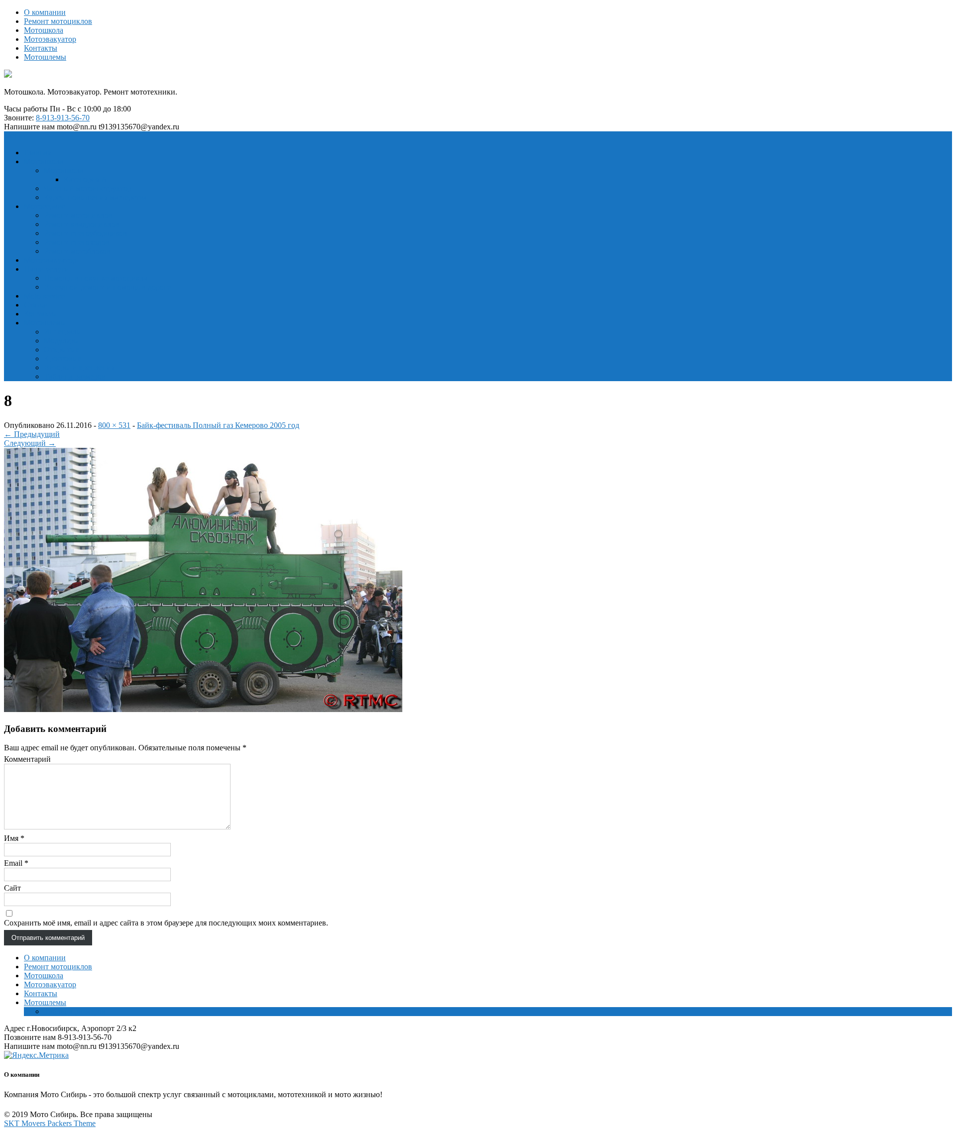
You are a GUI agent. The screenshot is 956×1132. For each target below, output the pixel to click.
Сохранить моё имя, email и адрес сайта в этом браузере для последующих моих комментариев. (166, 923)
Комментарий (27, 759)
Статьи (36, 305)
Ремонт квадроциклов (81, 224)
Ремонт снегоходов (76, 242)
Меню (14, 135)
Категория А (85, 179)
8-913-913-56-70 (63, 117)
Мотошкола (43, 30)
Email (16, 863)
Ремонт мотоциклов (58, 21)
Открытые (61, 349)
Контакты (40, 48)
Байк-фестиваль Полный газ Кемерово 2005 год (218, 425)
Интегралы (63, 331)
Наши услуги (46, 269)
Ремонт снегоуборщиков (85, 233)
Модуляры (61, 340)
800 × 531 (114, 425)
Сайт (12, 888)
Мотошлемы (45, 57)
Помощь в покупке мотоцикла (95, 278)
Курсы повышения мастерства (95, 197)
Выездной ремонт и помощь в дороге (107, 287)
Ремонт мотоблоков (77, 251)
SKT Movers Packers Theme (50, 1123)
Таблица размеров (75, 376)
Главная (37, 152)
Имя (14, 838)
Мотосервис (44, 206)
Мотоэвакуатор (50, 39)
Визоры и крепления (79, 367)
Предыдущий (32, 434)
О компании (45, 12)
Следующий (30, 443)
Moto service (44, 296)
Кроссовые (62, 358)
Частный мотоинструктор (87, 188)
